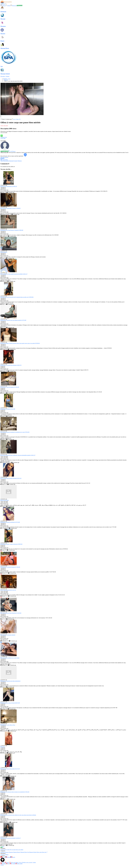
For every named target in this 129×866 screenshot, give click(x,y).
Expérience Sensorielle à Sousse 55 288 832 (11, 208)
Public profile (19, 863)
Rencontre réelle (5, 500)
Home (2, 849)
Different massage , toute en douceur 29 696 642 (12, 544)
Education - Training (5, 76)
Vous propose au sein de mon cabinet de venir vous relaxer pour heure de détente (19, 815)
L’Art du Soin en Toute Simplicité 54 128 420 (11, 613)
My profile (13, 863)
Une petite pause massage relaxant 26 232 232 (11, 478)
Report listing (5, 159)
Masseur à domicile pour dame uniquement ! (11, 681)
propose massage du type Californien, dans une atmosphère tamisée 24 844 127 (18, 455)
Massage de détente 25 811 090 (8, 409)
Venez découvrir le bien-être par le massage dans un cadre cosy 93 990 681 (18, 297)
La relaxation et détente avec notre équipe (10, 657)
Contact (8, 849)
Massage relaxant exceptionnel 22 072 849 (11, 522)
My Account (12, 849)
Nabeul (3, 746)
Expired (15, 160)
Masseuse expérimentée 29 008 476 (9, 186)
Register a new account (27, 862)
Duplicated (11, 160)
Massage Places (23, 852)
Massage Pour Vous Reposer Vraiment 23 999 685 (12, 230)
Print (2, 157)
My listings (4, 863)
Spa (28, 852)
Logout (2, 864)
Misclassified (6, 160)
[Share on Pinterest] (3, 158)
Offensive (20, 160)
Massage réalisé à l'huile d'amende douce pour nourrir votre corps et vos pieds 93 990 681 (21, 343)
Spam (2, 160)
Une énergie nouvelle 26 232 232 (9, 590)
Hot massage (4, 252)
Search (4, 849)
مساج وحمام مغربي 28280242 (8, 724)
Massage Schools (33, 852)
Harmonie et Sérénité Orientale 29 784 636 (11, 567)
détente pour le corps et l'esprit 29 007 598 (11, 702)
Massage (7, 852)
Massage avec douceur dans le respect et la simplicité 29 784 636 (15, 791)
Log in (20, 862)
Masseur (15, 852)
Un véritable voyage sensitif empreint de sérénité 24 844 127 (14, 274)
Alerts (8, 863)
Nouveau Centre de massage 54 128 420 (10, 387)
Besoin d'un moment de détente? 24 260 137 (11, 838)
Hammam (3, 852)
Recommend (5, 157)
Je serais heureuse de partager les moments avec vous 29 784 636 (15, 432)
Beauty (18, 852)
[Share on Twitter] (2, 158)
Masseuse (11, 852)
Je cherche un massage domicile (8, 634)
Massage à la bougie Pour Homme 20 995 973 (11, 365)
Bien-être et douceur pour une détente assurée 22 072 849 (14, 320)
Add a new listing (19, 849)
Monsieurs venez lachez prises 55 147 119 (11, 768)
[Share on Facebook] (1, 158)
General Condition (4, 854)
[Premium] (1, 551)
